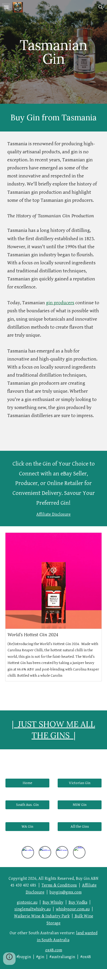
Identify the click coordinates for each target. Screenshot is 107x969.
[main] (53, 52)
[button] (6, 7)
